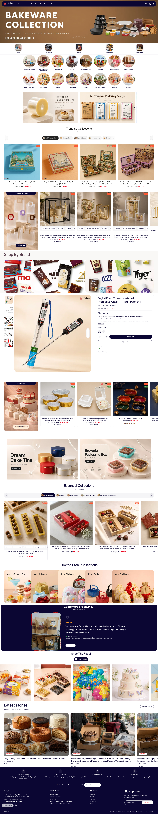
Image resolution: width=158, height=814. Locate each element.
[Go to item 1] (73, 37)
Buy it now (125, 342)
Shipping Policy (54, 794)
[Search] (146, 4)
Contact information (149, 811)
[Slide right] (151, 138)
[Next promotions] (134, 107)
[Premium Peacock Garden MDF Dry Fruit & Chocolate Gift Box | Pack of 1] (22, 162)
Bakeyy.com (57, 233)
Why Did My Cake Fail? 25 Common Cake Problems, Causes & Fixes (34, 758)
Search (92, 796)
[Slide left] (88, 330)
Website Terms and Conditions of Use (60, 803)
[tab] (50, 138)
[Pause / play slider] (153, 662)
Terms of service (130, 811)
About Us (92, 799)
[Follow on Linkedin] (16, 805)
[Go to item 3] (79, 37)
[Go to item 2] (76, 37)
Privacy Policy (53, 799)
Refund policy (113, 811)
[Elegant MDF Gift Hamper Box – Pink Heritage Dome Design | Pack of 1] (60, 162)
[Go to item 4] (82, 37)
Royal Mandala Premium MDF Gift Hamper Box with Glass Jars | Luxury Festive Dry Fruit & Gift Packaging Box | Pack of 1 (136, 184)
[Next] (151, 735)
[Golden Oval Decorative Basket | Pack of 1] (130, 399)
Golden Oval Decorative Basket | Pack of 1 (130, 418)
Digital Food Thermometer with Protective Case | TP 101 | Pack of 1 (119, 300)
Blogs (91, 803)
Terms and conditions (55, 796)
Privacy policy (121, 811)
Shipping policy (139, 811)
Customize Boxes (49, 4)
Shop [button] (19, 4)
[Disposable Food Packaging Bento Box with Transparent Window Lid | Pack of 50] (94, 399)
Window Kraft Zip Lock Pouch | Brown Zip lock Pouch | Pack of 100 (94, 638)
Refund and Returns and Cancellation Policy (61, 801)
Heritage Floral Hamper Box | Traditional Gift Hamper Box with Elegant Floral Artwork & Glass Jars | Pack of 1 (98, 184)
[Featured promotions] (115, 459)
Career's (92, 794)
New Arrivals (28, 4)
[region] (79, 72)
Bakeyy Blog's (9, 753)
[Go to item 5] (85, 37)
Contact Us (93, 801)
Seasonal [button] (38, 4)
